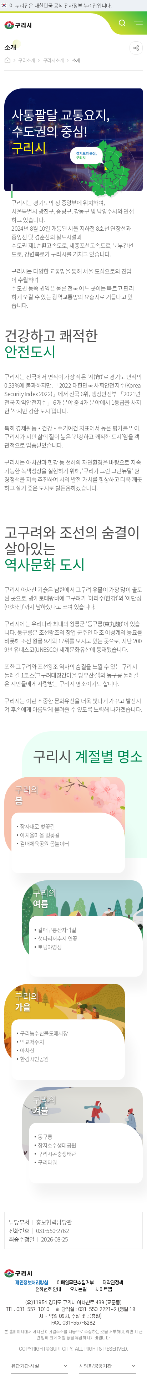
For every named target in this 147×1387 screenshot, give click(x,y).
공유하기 (136, 48)
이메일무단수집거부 (75, 1282)
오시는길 (78, 1289)
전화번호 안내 (48, 1289)
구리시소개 (53, 60)
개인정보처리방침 (31, 1282)
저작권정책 (112, 1282)
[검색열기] (122, 23)
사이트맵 (103, 1289)
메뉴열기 (138, 23)
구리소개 (26, 60)
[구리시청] (20, 25)
